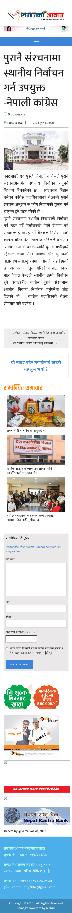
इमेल (9, 617)
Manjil (50, 908)
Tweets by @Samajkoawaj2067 (25, 831)
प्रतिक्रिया (10, 559)
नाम (9, 602)
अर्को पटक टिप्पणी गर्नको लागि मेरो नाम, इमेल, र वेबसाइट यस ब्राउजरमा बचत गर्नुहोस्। (37, 650)
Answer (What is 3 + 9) (22, 632)
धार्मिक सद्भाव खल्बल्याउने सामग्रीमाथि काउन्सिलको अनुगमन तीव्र (29, 471)
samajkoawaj (15, 123)
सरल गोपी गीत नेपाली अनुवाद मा (26, 431)
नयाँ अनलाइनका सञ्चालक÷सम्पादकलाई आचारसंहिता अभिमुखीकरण (30, 518)
